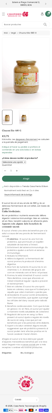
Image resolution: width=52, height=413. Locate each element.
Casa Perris (18, 406)
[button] (4, 14)
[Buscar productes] (45, 24)
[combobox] (26, 24)
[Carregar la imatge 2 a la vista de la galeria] (24, 117)
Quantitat (7, 165)
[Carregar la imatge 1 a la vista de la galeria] (7, 117)
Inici (6, 33)
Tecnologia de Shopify (35, 406)
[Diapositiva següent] (46, 4)
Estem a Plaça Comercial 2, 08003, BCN (26, 3)
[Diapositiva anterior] (6, 4)
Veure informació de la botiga (18, 194)
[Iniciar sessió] (42, 14)
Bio (22, 353)
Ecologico (29, 353)
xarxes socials (28, 344)
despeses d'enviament (27, 139)
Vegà (13, 33)
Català (18, 399)
